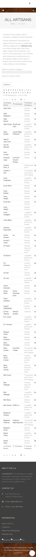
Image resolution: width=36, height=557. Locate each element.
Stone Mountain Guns (16, 293)
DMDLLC (16, 405)
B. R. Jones (7, 317)
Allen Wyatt (7, 124)
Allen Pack (7, 108)
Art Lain (6, 278)
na (13, 235)
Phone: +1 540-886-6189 (14, 507)
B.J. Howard (7, 324)
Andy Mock (7, 186)
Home (12, 24)
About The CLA (7, 523)
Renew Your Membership (11, 531)
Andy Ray (6, 202)
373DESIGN (18, 553)
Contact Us (6, 527)
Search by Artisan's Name (11, 76)
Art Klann (6, 246)
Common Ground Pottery (16, 160)
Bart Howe (7, 375)
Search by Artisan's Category (12, 69)
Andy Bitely (7, 220)
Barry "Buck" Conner (6, 358)
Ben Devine (7, 405)
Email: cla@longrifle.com (14, 501)
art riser (6, 273)
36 (21, 99)
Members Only (26, 46)
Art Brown (7, 255)
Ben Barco (7, 400)
